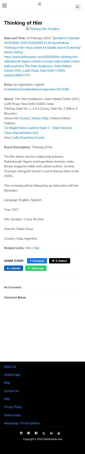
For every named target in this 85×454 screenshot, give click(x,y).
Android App (12, 374)
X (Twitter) (61, 261)
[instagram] (21, 433)
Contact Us (11, 391)
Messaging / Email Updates (22, 423)
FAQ (7, 399)
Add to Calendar (42, 56)
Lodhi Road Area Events (28, 137)
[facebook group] (36, 433)
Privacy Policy (13, 407)
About (36, 118)
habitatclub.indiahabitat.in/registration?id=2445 (38, 89)
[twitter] (43, 433)
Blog (7, 382)
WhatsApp (37, 268)
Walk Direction (62, 128)
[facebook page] (28, 433)
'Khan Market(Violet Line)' (21, 132)
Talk (36, 248)
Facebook (38, 261)
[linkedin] (51, 433)
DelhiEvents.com (52, 439)
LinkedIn (15, 268)
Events (25, 118)
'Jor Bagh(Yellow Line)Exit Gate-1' (27, 128)
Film (28, 248)
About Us (10, 366)
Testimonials (12, 415)
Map (45, 118)
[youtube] (59, 433)
